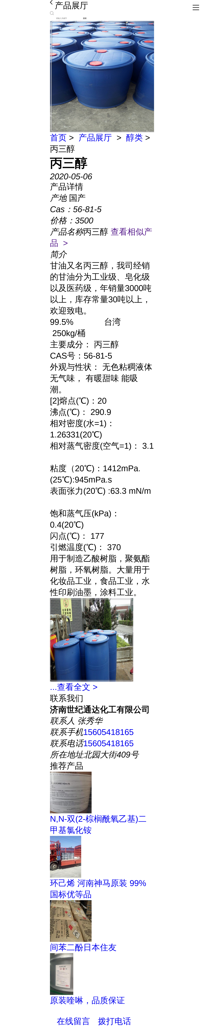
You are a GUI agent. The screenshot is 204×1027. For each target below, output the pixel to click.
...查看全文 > (74, 687)
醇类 (134, 137)
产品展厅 (95, 137)
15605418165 (108, 732)
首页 (58, 137)
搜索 (85, 18)
